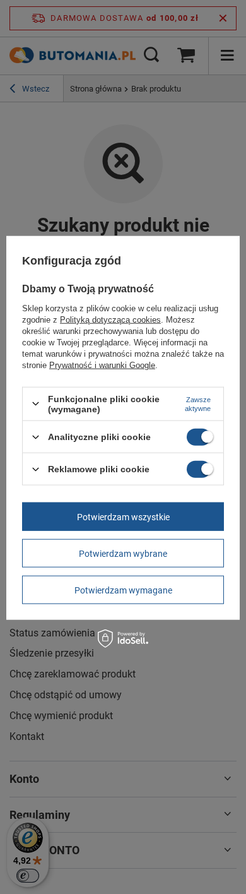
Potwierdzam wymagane (123, 590)
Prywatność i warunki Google (102, 364)
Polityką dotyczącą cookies (110, 319)
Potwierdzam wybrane (123, 553)
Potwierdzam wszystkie (123, 516)
